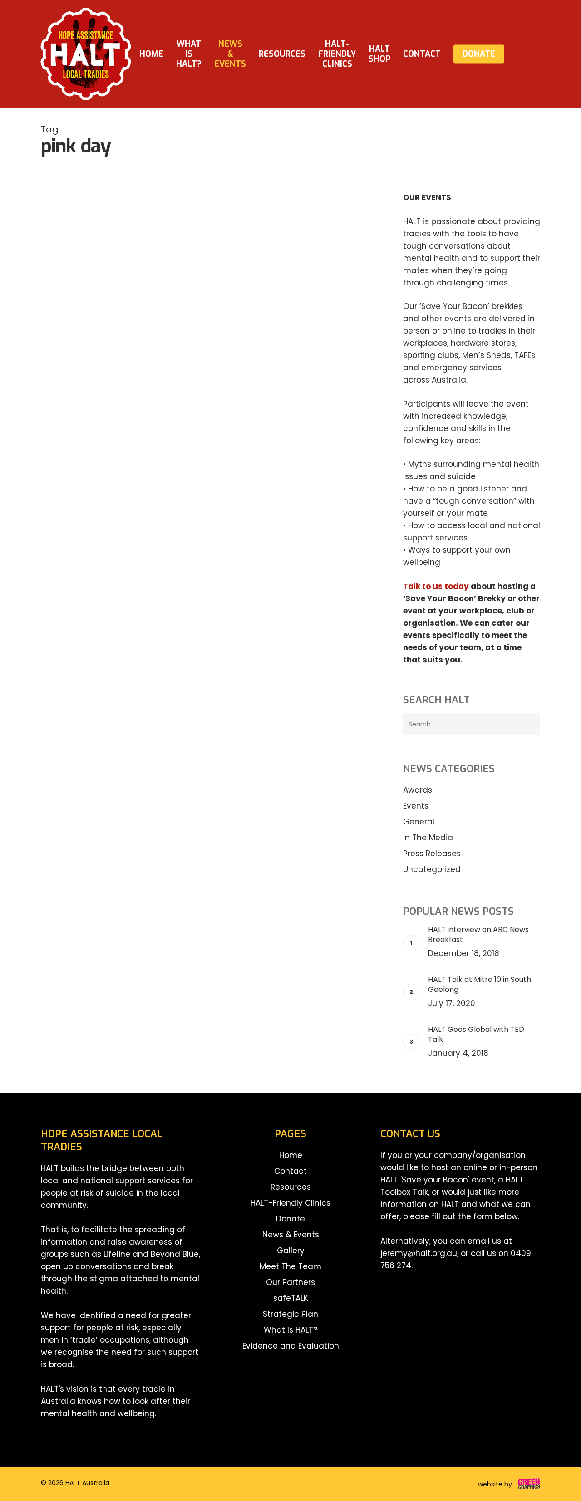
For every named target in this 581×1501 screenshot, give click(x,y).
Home (290, 1155)
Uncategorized (432, 869)
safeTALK (290, 1298)
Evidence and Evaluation (290, 1345)
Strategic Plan (290, 1314)
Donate (290, 1218)
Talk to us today (436, 586)
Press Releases (432, 853)
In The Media (428, 837)
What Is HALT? (290, 1329)
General (68, 364)
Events (415, 805)
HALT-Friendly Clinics (290, 1202)
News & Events (290, 1234)
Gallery (291, 1250)
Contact (290, 1171)
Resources (291, 1187)
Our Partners (290, 1282)
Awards (417, 790)
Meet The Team (290, 1266)
